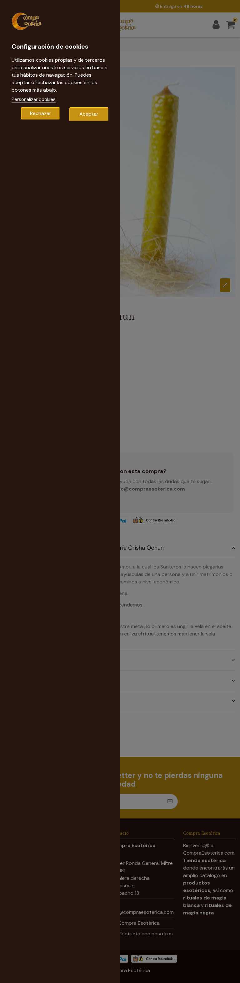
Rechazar (40, 113)
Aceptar (88, 114)
